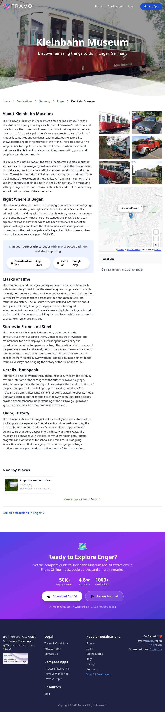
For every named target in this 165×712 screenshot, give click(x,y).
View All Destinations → (100, 674)
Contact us (155, 649)
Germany (44, 101)
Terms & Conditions (56, 643)
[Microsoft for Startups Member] (15, 658)
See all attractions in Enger (22, 513)
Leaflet (120, 249)
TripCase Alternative (56, 668)
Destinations (115, 6)
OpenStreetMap (134, 249)
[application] (130, 219)
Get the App (151, 6)
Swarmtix (147, 641)
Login (131, 6)
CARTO (157, 249)
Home (98, 6)
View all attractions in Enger (81, 499)
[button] (131, 215)
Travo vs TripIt (53, 679)
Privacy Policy (52, 648)
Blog (47, 694)
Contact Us (51, 654)
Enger (60, 101)
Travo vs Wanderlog (56, 674)
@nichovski (155, 644)
